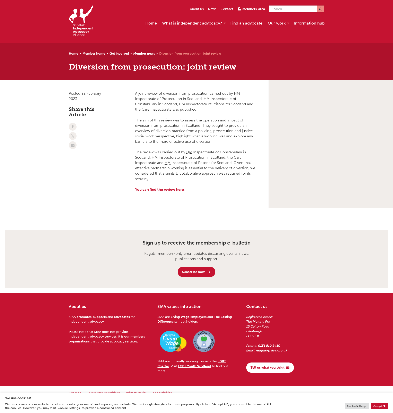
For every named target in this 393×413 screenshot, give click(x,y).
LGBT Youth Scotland (194, 366)
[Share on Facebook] (73, 127)
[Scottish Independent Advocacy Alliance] (83, 21)
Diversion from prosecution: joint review (190, 53)
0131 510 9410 (269, 346)
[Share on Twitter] (73, 136)
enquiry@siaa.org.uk (271, 350)
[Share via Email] (73, 145)
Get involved (119, 53)
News (212, 9)
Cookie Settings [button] (356, 405)
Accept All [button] (379, 405)
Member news (144, 53)
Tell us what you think (268, 367)
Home (73, 53)
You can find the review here (159, 189)
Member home (93, 53)
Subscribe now (193, 272)
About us (197, 9)
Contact (227, 9)
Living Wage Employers (189, 317)
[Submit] (320, 9)
